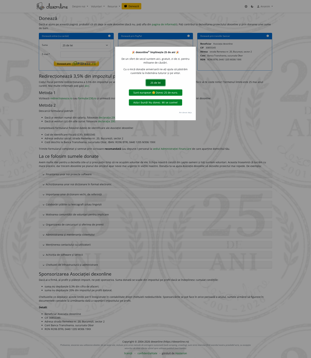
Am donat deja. (185, 112)
